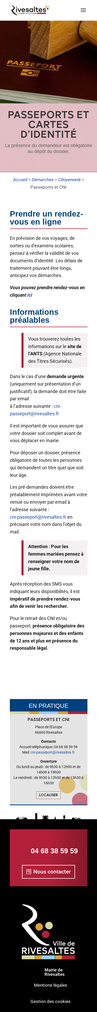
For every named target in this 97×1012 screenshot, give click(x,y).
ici (29, 295)
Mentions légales (50, 985)
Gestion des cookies (51, 1001)
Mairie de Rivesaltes (54, 972)
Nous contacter (52, 872)
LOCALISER (48, 795)
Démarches (43, 179)
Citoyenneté (69, 179)
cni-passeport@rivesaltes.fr (38, 517)
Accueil (20, 179)
